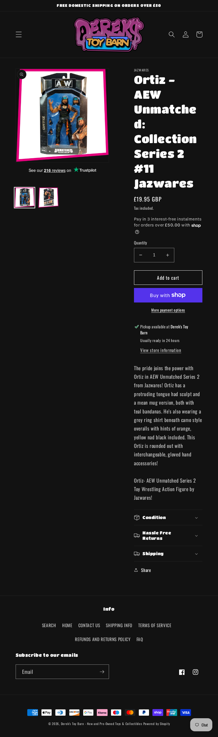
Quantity (140, 243)
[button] (19, 34)
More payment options (168, 310)
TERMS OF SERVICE (154, 625)
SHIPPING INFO (119, 625)
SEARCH (49, 625)
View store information (160, 350)
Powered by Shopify (156, 723)
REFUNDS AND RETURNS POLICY (102, 639)
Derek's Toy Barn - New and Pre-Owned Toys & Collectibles (101, 723)
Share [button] (146, 570)
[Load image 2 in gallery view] (48, 197)
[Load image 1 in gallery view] (24, 197)
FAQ (140, 639)
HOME (67, 625)
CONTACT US (89, 625)
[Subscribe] (102, 671)
